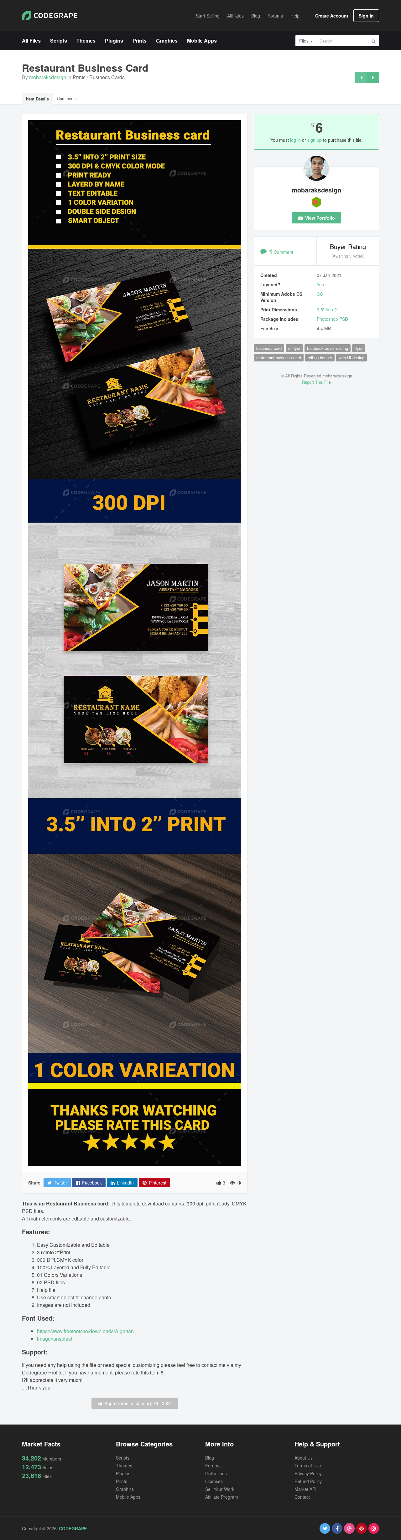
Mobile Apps (128, 1497)
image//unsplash (55, 1338)
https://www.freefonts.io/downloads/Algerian (85, 1331)
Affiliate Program (221, 1497)
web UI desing (351, 358)
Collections (216, 1473)
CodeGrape (73, 1528)
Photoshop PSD (332, 319)
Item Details (37, 99)
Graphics (125, 1489)
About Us (303, 1458)
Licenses (214, 1481)
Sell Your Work (219, 1489)
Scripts (122, 1458)
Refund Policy (308, 1481)
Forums (213, 1465)
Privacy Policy (308, 1473)
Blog (209, 1458)
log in (295, 140)
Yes (320, 284)
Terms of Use (307, 1465)
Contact (302, 1497)
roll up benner (320, 358)
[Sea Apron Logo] (373, 77)
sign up (314, 140)
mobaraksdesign (47, 77)
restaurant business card (278, 358)
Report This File (316, 382)
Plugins (123, 1473)
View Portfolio (319, 218)
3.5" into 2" (327, 309)
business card (269, 348)
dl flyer (294, 348)
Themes (124, 1465)
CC (320, 294)
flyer (358, 348)
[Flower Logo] (361, 77)
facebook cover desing (327, 348)
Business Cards (107, 77)
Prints (79, 77)
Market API (305, 1489)
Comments (67, 98)
